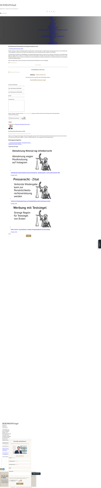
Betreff (9, 95)
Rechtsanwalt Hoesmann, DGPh (16, 48)
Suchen (9, 233)
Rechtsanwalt (53, 19)
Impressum (53, 41)
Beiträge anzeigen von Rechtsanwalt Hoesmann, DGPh (19, 133)
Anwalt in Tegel (53, 23)
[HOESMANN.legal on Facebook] (47, 12)
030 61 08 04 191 (41, 75)
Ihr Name (12, 457)
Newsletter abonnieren (36, 473)
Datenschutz (52, 31)
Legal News (51, 38)
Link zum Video (38, 65)
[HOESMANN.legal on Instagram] (52, 12)
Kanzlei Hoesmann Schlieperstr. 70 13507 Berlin (6, 449)
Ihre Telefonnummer (13, 464)
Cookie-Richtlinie (19, 487)
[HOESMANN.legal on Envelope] (3, 469)
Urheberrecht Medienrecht (53, 27)
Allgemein (17, 124)
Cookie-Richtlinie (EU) (52, 44)
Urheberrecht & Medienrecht (7, 458)
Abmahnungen (53, 37)
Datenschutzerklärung (52, 42)
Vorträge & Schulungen (7, 464)
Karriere (52, 20)
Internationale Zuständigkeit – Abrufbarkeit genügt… (19, 142)
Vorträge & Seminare (53, 33)
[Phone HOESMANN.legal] (1, 469)
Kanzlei (51, 18)
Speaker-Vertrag (53, 35)
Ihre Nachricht (11, 471)
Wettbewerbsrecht (53, 28)
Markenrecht (52, 32)
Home (51, 17)
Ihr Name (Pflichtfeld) (12, 84)
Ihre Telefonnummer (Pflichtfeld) (15, 92)
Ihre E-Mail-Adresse (13, 461)
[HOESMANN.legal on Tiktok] (54, 12)
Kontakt (51, 40)
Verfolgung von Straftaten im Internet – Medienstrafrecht (52, 36)
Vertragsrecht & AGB (6, 461)
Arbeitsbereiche (52, 26)
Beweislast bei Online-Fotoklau (15, 144)
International (53, 24)
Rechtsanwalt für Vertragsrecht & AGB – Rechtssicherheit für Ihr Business (53, 29)
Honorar (53, 22)
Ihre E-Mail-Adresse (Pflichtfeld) (14, 88)
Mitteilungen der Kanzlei (25, 124)
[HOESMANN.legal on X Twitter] (49, 12)
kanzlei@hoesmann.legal (38, 80)
